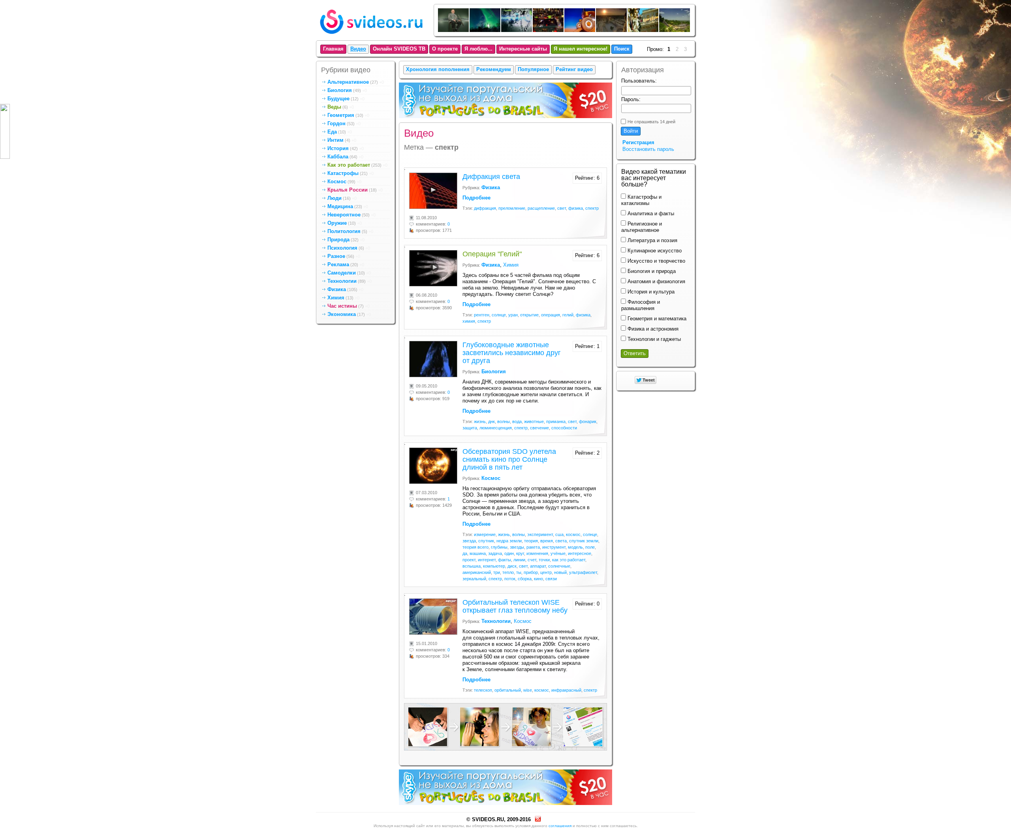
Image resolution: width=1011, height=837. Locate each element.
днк (491, 421)
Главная (333, 49)
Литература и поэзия (651, 240)
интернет (487, 559)
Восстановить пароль (648, 149)
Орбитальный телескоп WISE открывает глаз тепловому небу (515, 606)
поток (509, 578)
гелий (567, 314)
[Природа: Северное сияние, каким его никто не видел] (485, 30)
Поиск (622, 49)
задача (495, 553)
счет (532, 559)
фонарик (587, 421)
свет (561, 208)
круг (520, 553)
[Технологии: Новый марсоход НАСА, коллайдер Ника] (580, 30)
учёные (558, 553)
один (509, 553)
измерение (485, 534)
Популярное (533, 69)
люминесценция (495, 427)
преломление (511, 208)
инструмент (554, 547)
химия (468, 321)
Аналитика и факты (650, 213)
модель (575, 547)
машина (478, 553)
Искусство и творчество (655, 261)
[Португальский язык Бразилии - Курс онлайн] (505, 119)
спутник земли (583, 540)
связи (551, 578)
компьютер (494, 566)
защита (469, 427)
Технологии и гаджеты (653, 339)
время (546, 540)
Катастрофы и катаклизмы (641, 200)
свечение (539, 427)
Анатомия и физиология (655, 281)
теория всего (475, 547)
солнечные (559, 566)
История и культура (650, 292)
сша (559, 534)
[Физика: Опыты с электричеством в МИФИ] (454, 30)
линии (519, 559)
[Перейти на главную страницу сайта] (371, 36)
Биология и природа (651, 271)
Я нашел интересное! (580, 49)
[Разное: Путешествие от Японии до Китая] (548, 30)
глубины (499, 547)
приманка (556, 421)
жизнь (480, 421)
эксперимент (540, 534)
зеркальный (474, 578)
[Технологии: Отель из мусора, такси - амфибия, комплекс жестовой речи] (643, 30)
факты (504, 559)
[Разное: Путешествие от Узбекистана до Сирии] (612, 30)
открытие (529, 314)
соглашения (560, 826)
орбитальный (507, 690)
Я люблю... (478, 49)
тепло (508, 572)
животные (534, 421)
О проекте (445, 49)
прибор (531, 572)
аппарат (538, 566)
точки (544, 559)
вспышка (471, 566)
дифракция (485, 208)
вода (517, 421)
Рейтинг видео (574, 69)
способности (564, 427)
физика (575, 208)
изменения (537, 553)
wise (527, 690)
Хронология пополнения (438, 69)
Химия (511, 265)
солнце (499, 314)
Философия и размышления (640, 305)
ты (518, 572)
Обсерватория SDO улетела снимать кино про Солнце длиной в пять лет (509, 459)
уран (513, 314)
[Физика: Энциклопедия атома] (517, 30)
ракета (533, 547)
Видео (358, 49)
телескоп (483, 690)
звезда (469, 540)
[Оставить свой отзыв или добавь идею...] (5, 131)
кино (538, 578)
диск (512, 566)
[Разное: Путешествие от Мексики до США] (675, 30)
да (464, 553)
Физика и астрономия (652, 329)
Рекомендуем (493, 69)
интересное (579, 553)
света (561, 540)
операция (550, 314)
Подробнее (476, 198)
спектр (592, 208)
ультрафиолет (583, 572)
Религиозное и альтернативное (641, 227)
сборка (525, 578)
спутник (486, 540)
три (496, 572)
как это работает (568, 559)
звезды (517, 547)
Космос (523, 621)
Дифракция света (491, 177)
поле (590, 547)
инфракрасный (566, 690)
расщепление (541, 208)
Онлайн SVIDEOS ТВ (399, 49)
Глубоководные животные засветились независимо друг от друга (511, 353)
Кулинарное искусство (654, 251)
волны (503, 421)
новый (560, 572)
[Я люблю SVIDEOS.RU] (505, 726)
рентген (481, 314)
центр (546, 572)
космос (573, 534)
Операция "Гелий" (492, 254)
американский (476, 572)
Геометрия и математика (656, 319)
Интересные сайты (523, 49)
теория (531, 540)
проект (468, 559)
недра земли (509, 540)
